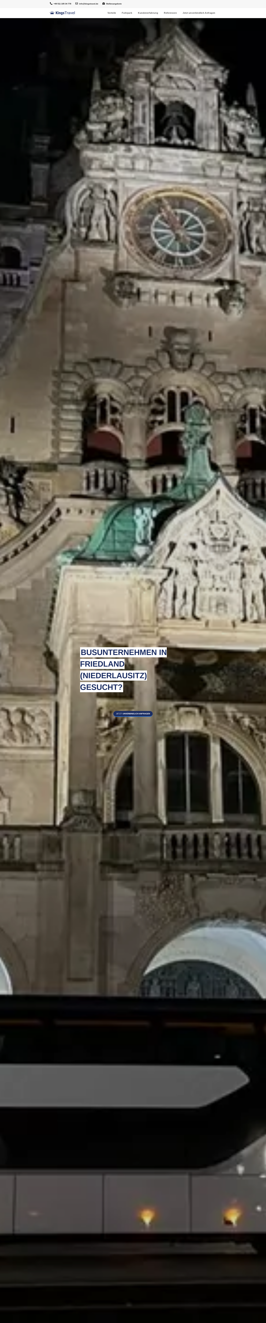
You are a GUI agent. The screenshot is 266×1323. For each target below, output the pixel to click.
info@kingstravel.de (88, 4)
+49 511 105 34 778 (62, 4)
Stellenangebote (114, 4)
